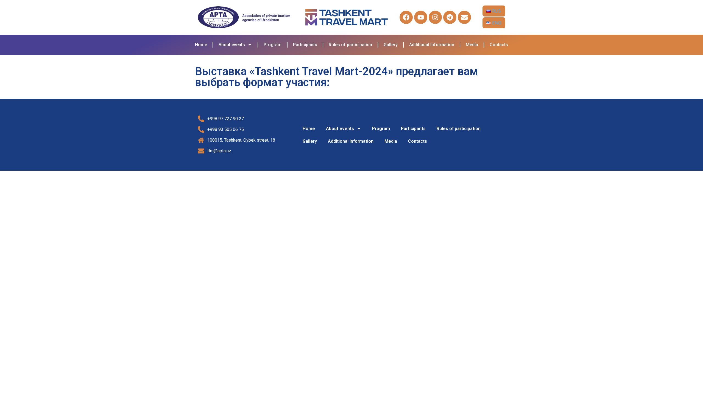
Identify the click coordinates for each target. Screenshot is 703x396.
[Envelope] (464, 17)
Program (272, 44)
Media (472, 44)
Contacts (499, 44)
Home (201, 44)
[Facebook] (406, 17)
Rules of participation (350, 44)
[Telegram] (449, 17)
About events (232, 44)
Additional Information (431, 44)
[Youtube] (420, 17)
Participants (305, 44)
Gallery (391, 44)
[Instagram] (435, 17)
